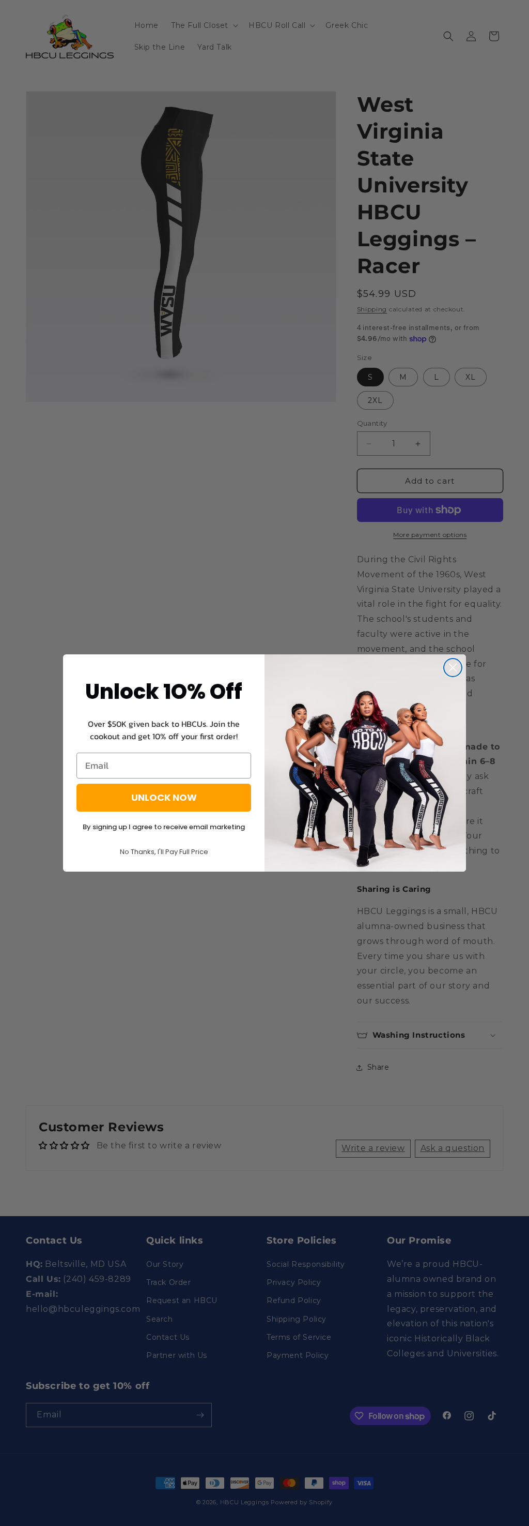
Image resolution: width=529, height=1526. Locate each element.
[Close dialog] (453, 668)
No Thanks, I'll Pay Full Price (164, 852)
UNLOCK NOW (164, 797)
